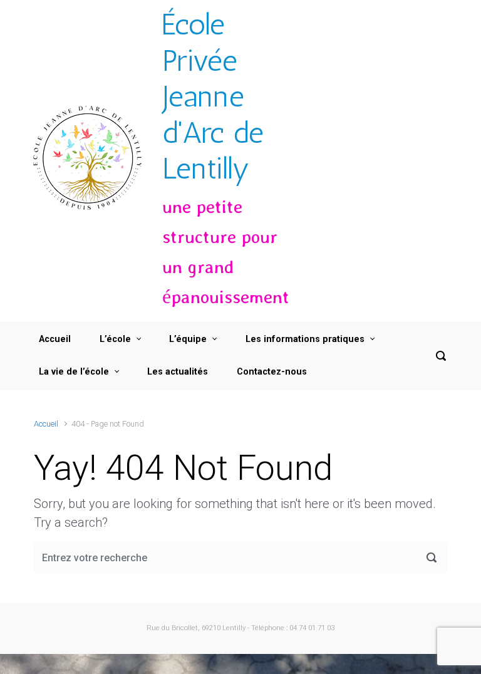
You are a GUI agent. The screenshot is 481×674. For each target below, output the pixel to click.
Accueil (46, 423)
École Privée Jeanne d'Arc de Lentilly (213, 96)
